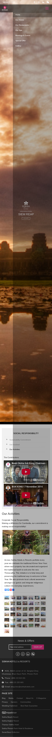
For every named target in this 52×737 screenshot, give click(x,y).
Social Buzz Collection (10, 732)
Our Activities (14, 449)
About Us (29, 698)
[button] (6, 542)
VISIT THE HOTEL (26, 218)
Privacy (5, 702)
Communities (25, 702)
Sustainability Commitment (20, 440)
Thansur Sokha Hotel (10, 725)
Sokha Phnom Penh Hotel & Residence (17, 728)
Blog (3, 698)
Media (11, 698)
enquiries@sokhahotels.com (22, 687)
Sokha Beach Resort (10, 717)
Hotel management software (15, 423)
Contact (20, 698)
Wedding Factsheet (9, 706)
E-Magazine (41, 698)
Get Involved (14, 445)
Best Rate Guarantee (29, 706)
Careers (14, 702)
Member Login (9, 2)
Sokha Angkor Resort (10, 721)
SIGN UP (38, 647)
